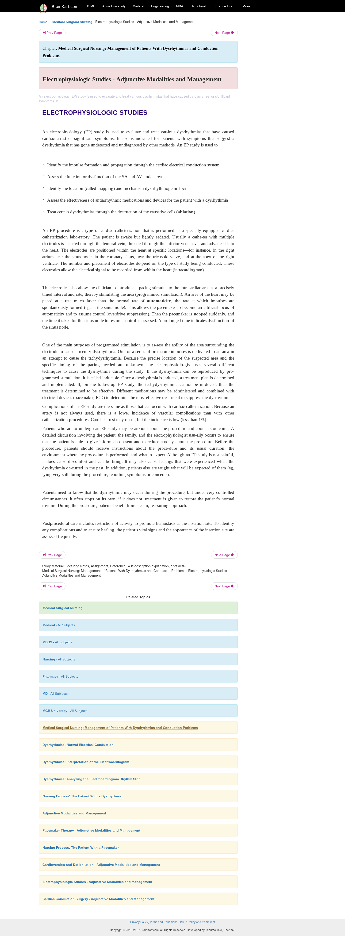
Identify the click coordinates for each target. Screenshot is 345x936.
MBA (179, 6)
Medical (138, 6)
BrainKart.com (65, 6)
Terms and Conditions (163, 922)
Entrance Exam (224, 6)
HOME (90, 6)
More (246, 6)
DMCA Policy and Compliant (197, 922)
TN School (198, 6)
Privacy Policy (139, 922)
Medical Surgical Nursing (72, 22)
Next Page (223, 33)
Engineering (160, 6)
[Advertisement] (276, 89)
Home (43, 22)
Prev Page (54, 33)
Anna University (114, 6)
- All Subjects (58, 625)
